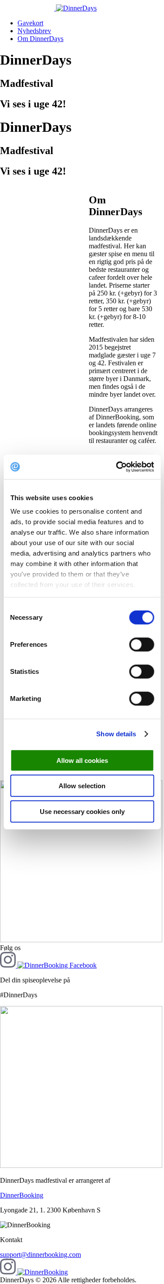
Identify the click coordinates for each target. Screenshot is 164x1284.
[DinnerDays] (48, 8)
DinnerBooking (21, 1195)
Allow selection (82, 786)
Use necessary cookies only (82, 811)
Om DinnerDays (40, 38)
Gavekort (30, 23)
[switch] (141, 644)
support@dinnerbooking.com (40, 1254)
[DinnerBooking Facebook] (57, 965)
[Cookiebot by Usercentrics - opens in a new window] (117, 467)
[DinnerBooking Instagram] (8, 965)
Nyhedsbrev (34, 30)
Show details (116, 734)
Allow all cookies (82, 760)
